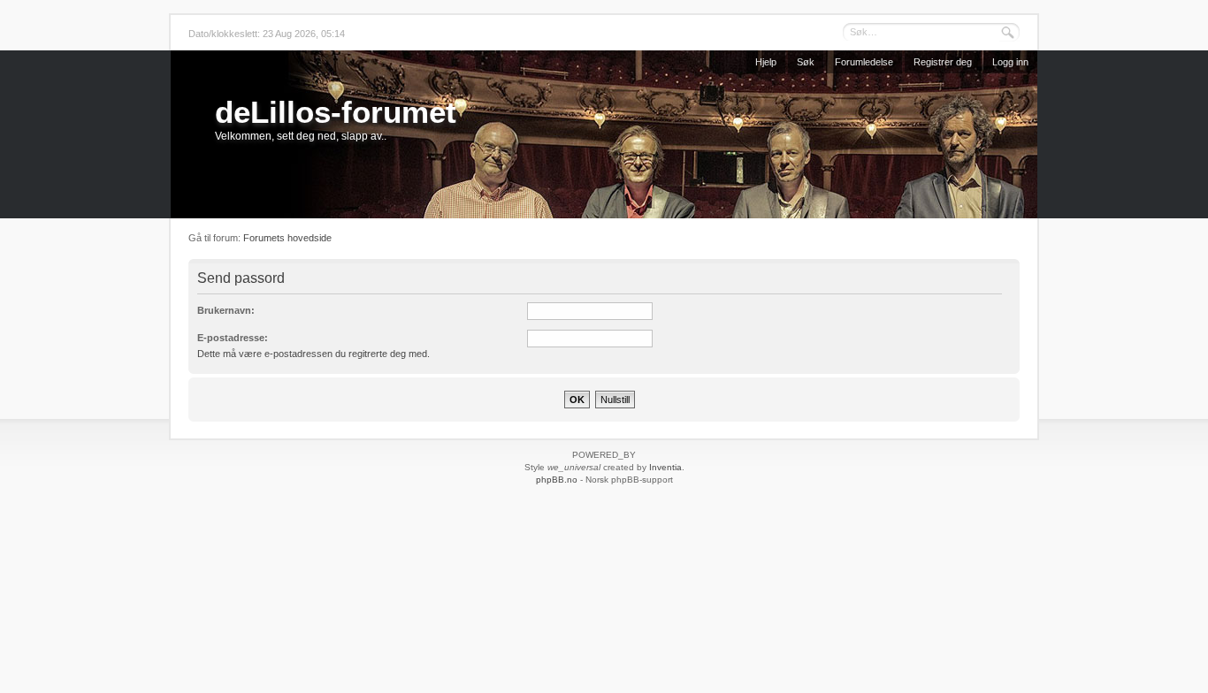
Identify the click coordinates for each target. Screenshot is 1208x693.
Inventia (665, 467)
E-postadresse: (232, 337)
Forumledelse (864, 62)
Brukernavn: (226, 310)
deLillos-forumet (335, 112)
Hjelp (765, 62)
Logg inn (1010, 62)
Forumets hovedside (287, 237)
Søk (805, 62)
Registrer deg (943, 62)
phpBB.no (556, 479)
